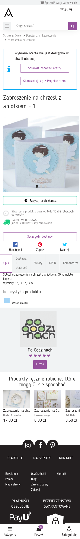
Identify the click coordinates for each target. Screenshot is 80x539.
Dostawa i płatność (21, 263)
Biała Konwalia (12, 415)
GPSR (52, 263)
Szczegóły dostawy (40, 236)
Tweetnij (64, 249)
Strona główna (12, 35)
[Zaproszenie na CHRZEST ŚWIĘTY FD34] (47, 399)
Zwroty (38, 263)
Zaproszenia (49, 35)
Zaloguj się (69, 535)
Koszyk (38, 534)
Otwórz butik (38, 473)
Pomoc (9, 479)
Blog (33, 479)
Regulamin (11, 473)
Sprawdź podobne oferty (44, 68)
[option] (16, 407)
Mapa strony (12, 484)
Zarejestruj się (39, 484)
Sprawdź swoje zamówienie (60, 2)
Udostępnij (15, 249)
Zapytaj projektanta (42, 201)
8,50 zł (71, 420)
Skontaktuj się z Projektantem (44, 81)
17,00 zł (10, 420)
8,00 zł (40, 420)
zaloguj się (66, 9)
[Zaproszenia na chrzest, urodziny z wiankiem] (16, 399)
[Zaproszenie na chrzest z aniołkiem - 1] (41, 154)
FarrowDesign (42, 415)
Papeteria (32, 35)
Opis (6, 263)
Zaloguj (35, 489)
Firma (40, 364)
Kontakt (61, 473)
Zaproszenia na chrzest (21, 40)
